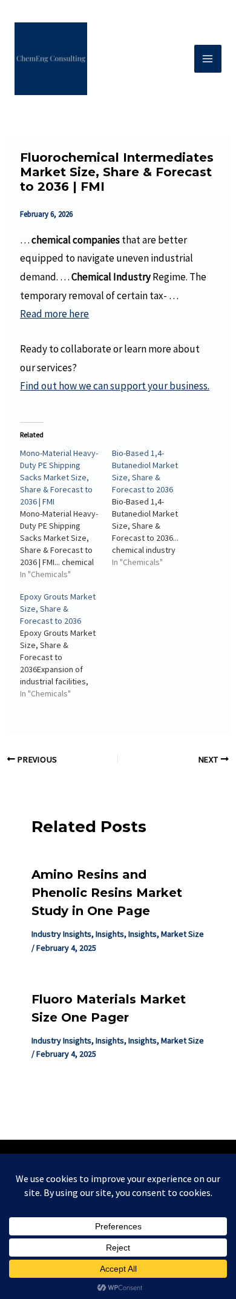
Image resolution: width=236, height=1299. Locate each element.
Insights (110, 933)
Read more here (54, 313)
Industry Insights (61, 933)
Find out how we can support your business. (114, 385)
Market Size (182, 933)
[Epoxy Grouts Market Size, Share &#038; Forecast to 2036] (66, 644)
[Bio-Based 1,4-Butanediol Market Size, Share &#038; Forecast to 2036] (158, 507)
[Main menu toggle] (208, 59)
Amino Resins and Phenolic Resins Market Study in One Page (106, 892)
